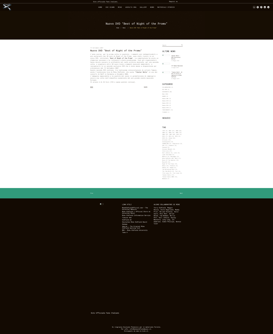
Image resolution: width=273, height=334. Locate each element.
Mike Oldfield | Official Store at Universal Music (136, 212)
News (124, 28)
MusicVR (166, 162)
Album (172, 138)
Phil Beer (163, 214)
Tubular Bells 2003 (169, 176)
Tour (177, 171)
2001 (171, 130)
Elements (172, 145)
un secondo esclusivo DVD (114, 66)
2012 (179, 134)
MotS (178, 158)
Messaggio (175, 156)
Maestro (165, 156)
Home (117, 28)
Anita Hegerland (167, 210)
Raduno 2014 (165, 100)
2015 (177, 136)
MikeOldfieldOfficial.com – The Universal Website (135, 208)
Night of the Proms (169, 164)
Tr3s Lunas (166, 173)
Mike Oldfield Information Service (136, 215)
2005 (179, 132)
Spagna (173, 167)
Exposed (165, 147)
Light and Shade (168, 154)
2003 (164, 132)
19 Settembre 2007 (96, 48)
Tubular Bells (168, 175)
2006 (165, 134)
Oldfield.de (127, 220)
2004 (171, 132)
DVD (164, 145)
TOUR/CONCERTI (166, 110)
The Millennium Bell (169, 169)
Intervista (167, 151)
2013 (164, 136)
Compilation (177, 143)
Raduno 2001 (165, 98)
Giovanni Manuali (168, 149)
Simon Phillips (168, 222)
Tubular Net (127, 217)
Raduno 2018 (165, 107)
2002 (179, 130)
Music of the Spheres (170, 160)
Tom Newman (164, 216)
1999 (164, 130)
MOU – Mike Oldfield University (135, 230)
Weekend (165, 178)
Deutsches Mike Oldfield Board (134, 222)
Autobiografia (167, 141)
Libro (177, 152)
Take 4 (124, 232)
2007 (172, 134)
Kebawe (124, 224)
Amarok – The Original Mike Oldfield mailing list (133, 227)
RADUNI (164, 96)
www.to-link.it (142, 331)
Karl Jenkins (167, 152)
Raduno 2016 (165, 105)
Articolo (166, 140)
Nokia (165, 165)
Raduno (165, 167)
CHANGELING (166, 143)
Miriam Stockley (166, 212)
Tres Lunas (177, 173)
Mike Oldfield (168, 158)
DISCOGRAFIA (165, 91)
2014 (171, 136)
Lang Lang (166, 220)
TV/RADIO (164, 112)
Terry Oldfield (160, 208)
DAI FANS (164, 89)
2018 (164, 138)
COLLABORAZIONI (166, 87)
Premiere (174, 165)
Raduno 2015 (165, 103)
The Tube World (168, 171)
